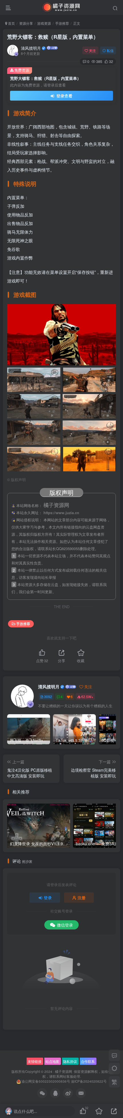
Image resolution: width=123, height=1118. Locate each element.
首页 (11, 23)
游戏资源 (44, 23)
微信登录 (65, 925)
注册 (82, 897)
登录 (48, 897)
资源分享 (26, 23)
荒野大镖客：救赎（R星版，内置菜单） (52, 37)
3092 (48, 696)
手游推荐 (62, 23)
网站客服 (66, 1076)
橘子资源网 (63, 1071)
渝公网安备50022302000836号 (45, 1081)
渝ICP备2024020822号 (89, 1081)
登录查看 (63, 96)
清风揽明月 (31, 48)
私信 (110, 50)
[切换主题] (114, 1068)
